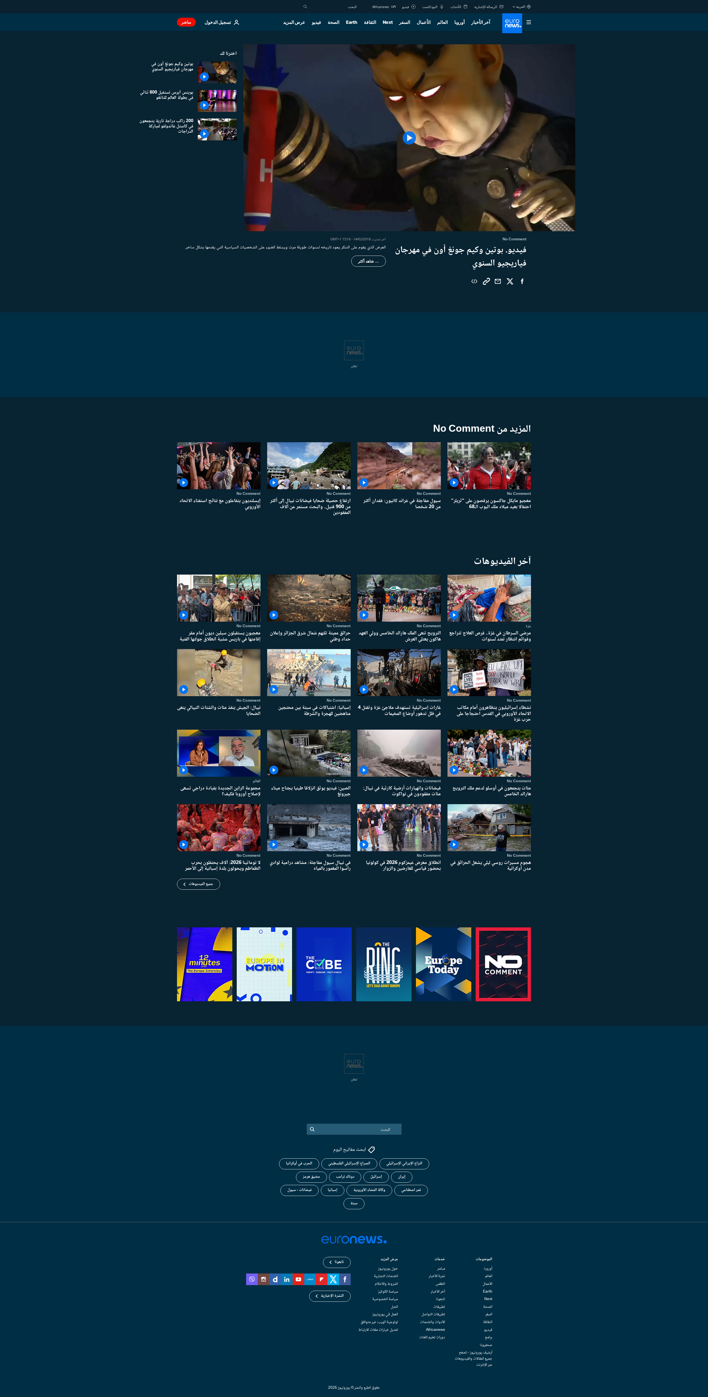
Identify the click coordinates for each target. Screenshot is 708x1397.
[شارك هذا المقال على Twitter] (510, 281)
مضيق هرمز (311, 1177)
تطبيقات (439, 1306)
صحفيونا (486, 1345)
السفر (404, 22)
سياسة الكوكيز (388, 1291)
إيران (401, 1177)
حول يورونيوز (388, 1268)
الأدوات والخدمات (432, 1322)
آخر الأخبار (480, 22)
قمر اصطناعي (411, 1190)
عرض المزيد (389, 1259)
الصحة (333, 22)
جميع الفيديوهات (201, 884)
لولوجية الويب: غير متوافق (379, 1322)
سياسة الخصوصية (385, 1299)
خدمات (439, 1259)
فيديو (316, 22)
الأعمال (424, 22)
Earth (351, 22)
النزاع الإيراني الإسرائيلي (404, 1163)
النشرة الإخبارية (332, 1296)
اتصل (394, 1306)
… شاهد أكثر (368, 261)
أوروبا (459, 22)
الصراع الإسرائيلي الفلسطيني (349, 1163)
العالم (442, 22)
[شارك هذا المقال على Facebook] (522, 281)
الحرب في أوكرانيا (299, 1163)
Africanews (435, 1329)
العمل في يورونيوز (385, 1314)
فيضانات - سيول (299, 1190)
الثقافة (370, 22)
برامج (488, 1337)
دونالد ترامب (345, 1177)
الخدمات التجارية (386, 1276)
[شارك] (497, 281)
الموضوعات (484, 1259)
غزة (528, 626)
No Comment (519, 494)
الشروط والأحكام (386, 1284)
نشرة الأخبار (437, 1276)
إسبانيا (332, 1190)
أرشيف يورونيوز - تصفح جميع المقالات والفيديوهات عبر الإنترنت (473, 1358)
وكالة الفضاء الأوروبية (369, 1190)
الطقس (440, 1284)
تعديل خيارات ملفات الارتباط (378, 1329)
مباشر (186, 22)
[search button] (305, 6)
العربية (520, 6)
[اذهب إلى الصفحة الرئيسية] (512, 23)
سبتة (354, 1203)
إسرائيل (376, 1177)
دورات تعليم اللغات (432, 1337)
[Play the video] (409, 137)
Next (388, 22)
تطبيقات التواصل (433, 1314)
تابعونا (440, 1299)
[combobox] (333, 6)
